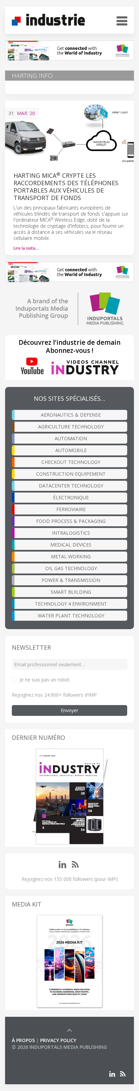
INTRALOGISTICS (71, 533)
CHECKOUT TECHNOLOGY (70, 462)
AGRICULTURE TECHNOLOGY (71, 426)
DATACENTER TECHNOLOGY (71, 485)
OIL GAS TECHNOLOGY (71, 568)
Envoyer (69, 710)
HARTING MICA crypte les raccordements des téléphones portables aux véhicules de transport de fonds (65, 186)
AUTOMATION (71, 438)
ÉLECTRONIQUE (71, 497)
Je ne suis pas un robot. (45, 679)
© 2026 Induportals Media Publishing (59, 1047)
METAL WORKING (71, 556)
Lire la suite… (25, 248)
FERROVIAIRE (71, 509)
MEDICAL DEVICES (70, 544)
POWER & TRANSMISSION (70, 580)
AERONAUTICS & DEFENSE (71, 415)
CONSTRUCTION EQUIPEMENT (71, 474)
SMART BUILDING (71, 592)
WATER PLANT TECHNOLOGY (71, 615)
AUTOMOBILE (71, 450)
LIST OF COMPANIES (35, 1054)
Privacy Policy (58, 1040)
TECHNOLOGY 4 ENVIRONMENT (71, 603)
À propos (23, 1040)
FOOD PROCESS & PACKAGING (71, 521)
